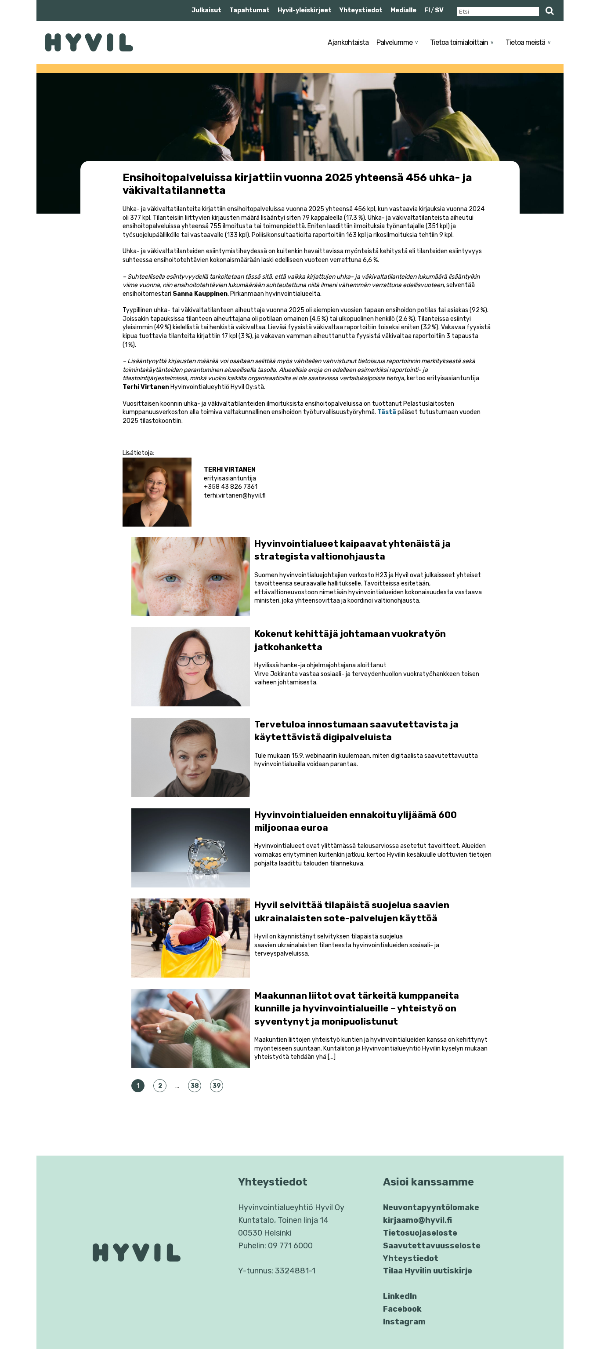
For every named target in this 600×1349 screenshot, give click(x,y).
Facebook (402, 1309)
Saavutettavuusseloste (432, 1246)
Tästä (386, 412)
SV (439, 10)
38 (195, 1086)
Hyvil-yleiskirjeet (305, 10)
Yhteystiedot (361, 10)
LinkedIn (400, 1296)
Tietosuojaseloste (420, 1233)
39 (217, 1086)
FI (427, 10)
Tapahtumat (249, 10)
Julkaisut (206, 10)
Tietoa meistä (525, 42)
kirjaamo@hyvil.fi (417, 1220)
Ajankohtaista (348, 42)
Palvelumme (394, 42)
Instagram (404, 1322)
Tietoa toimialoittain (459, 42)
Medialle (403, 10)
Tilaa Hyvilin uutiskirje (427, 1271)
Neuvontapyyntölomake (431, 1207)
